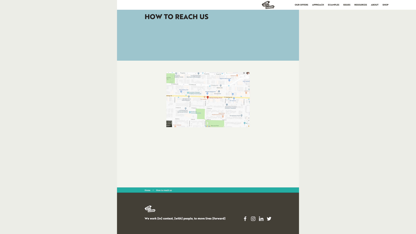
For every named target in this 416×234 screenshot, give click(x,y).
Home (147, 190)
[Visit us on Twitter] (269, 218)
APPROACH (318, 5)
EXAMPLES (333, 5)
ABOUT (375, 5)
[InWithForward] (268, 5)
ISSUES (346, 5)
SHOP (385, 5)
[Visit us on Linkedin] (261, 218)
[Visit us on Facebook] (245, 218)
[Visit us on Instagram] (253, 218)
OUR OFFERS (301, 5)
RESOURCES (360, 5)
